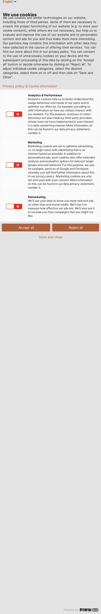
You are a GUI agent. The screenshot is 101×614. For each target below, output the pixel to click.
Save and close (50, 237)
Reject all (76, 228)
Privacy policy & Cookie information (30, 86)
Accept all (26, 228)
